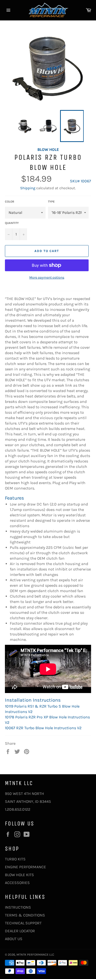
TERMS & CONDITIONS (25, 915)
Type (51, 201)
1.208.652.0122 (17, 809)
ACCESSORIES (17, 882)
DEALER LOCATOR (20, 931)
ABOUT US (13, 938)
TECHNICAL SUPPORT (23, 923)
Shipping (27, 188)
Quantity (12, 223)
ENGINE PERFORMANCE (25, 867)
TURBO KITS (15, 859)
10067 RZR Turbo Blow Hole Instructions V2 (43, 728)
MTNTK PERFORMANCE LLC (35, 954)
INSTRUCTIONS (18, 907)
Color (9, 201)
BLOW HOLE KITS (19, 874)
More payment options (46, 277)
